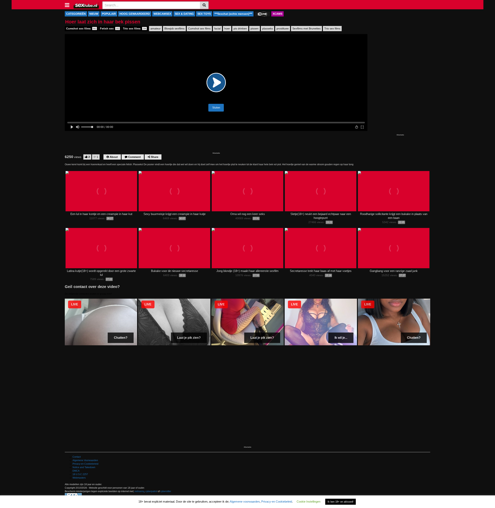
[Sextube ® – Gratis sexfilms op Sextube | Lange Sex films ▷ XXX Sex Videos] (86, 5)
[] (204, 5)
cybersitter (165, 491)
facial (217, 28)
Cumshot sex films (81, 28)
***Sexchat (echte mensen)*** (233, 13)
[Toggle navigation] (68, 4)
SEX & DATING (184, 13)
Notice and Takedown (84, 467)
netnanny (139, 491)
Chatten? (120, 337)
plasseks (267, 28)
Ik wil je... (341, 337)
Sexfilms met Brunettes (306, 28)
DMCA (76, 470)
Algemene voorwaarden (245, 501)
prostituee (283, 28)
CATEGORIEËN (76, 13)
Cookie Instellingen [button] (308, 501)
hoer (227, 28)
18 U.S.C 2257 (80, 474)
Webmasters (79, 477)
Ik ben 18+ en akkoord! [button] (340, 501)
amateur (155, 28)
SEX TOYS (204, 13)
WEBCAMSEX (162, 13)
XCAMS (277, 13)
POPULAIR (109, 13)
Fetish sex (109, 28)
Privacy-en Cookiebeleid (85, 463)
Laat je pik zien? (189, 337)
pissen (255, 28)
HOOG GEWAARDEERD (134, 13)
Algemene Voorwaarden (85, 460)
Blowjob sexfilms (174, 28)
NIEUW (93, 13)
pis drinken (240, 28)
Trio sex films (134, 28)
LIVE (74, 304)
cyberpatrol (151, 491)
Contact (77, 457)
